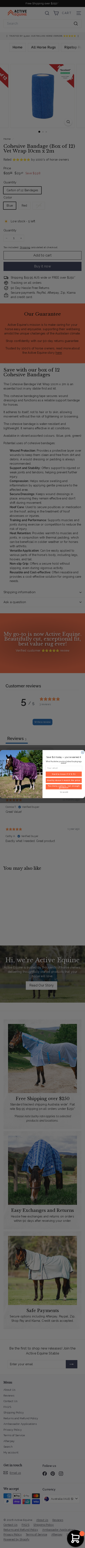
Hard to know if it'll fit (64, 774)
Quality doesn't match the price (63, 780)
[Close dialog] (82, 752)
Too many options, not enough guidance (64, 786)
